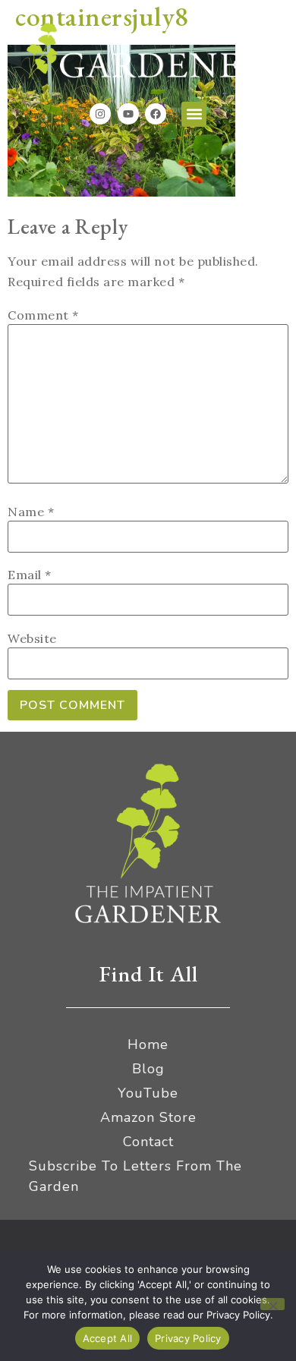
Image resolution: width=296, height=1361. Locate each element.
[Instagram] (100, 113)
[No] (272, 1304)
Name (31, 512)
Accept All (108, 1338)
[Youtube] (128, 113)
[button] (193, 114)
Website (32, 638)
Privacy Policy (188, 1338)
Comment (43, 315)
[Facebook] (155, 113)
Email (30, 575)
